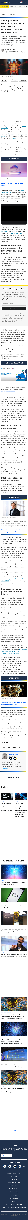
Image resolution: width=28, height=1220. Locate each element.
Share (5, 80)
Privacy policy (14, 1186)
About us (14, 1176)
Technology (11, 15)
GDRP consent (14, 1198)
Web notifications (14, 1189)
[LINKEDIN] (11, 758)
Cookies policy (14, 1192)
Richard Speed (11, 49)
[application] (14, 213)
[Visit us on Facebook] (4, 1166)
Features (23, 52)
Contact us (14, 1179)
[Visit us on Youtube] (14, 1166)
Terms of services (20, 314)
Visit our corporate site (20, 1150)
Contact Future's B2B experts (14, 1204)
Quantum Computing (11, 747)
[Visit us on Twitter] (9, 1166)
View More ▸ (14, 1130)
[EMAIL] (15, 758)
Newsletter (23, 80)
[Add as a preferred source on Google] (6, 1155)
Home (3, 15)
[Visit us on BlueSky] (19, 1166)
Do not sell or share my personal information (14, 1207)
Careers (14, 1201)
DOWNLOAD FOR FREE (8, 392)
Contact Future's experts (14, 1173)
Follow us (16, 80)
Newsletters (14, 1195)
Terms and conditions (14, 1182)
